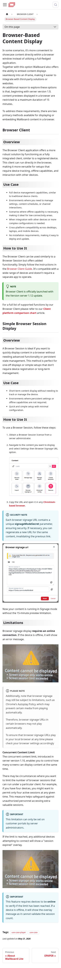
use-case (34, 932)
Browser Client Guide (19, 269)
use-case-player (19, 932)
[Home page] (7, 14)
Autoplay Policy (27, 704)
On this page (12, 27)
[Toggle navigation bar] (5, 4)
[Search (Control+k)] (55, 5)
